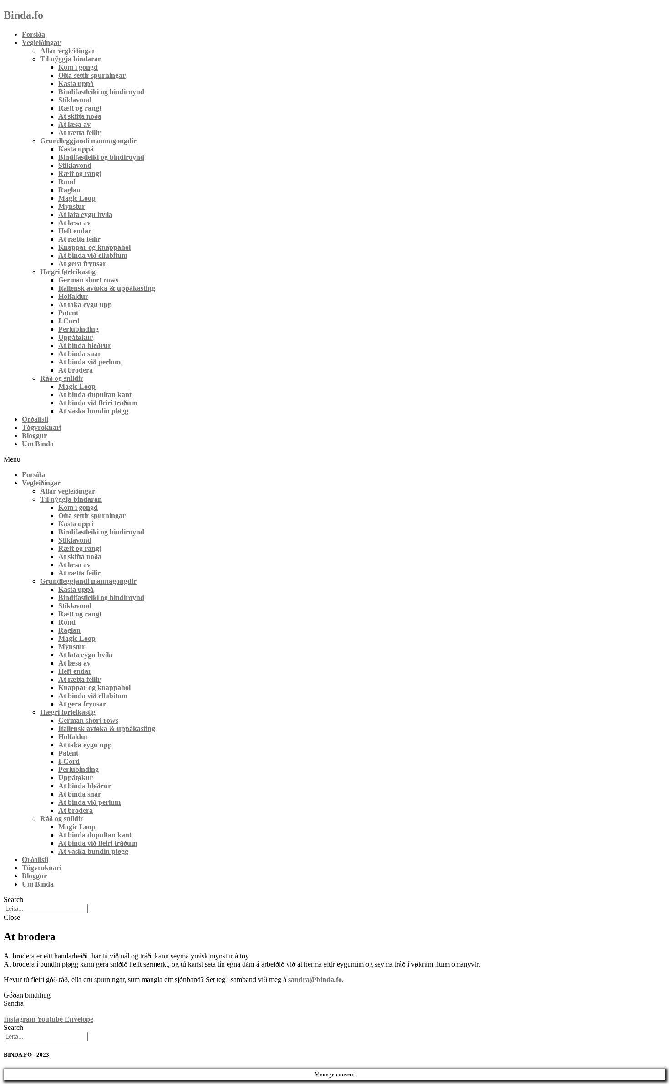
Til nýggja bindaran (71, 59)
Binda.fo (23, 15)
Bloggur (34, 435)
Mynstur (71, 206)
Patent (68, 313)
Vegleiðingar (41, 42)
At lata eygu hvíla (85, 214)
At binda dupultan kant (95, 394)
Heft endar (74, 231)
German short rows (88, 280)
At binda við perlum (89, 362)
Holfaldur (73, 296)
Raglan (69, 190)
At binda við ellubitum (92, 255)
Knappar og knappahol (94, 247)
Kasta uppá (76, 83)
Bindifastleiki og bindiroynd (101, 92)
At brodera (75, 370)
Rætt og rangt (79, 108)
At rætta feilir (79, 132)
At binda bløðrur (84, 345)
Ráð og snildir (61, 378)
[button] (334, 459)
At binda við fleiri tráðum (97, 403)
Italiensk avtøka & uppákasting (106, 288)
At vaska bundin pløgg (93, 411)
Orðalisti (35, 419)
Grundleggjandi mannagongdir (88, 141)
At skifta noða (79, 116)
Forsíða (33, 34)
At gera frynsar (82, 263)
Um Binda (38, 444)
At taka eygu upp (85, 304)
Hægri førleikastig (68, 272)
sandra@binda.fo (315, 979)
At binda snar (79, 354)
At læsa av (74, 124)
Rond (67, 182)
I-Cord (69, 321)
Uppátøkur (75, 337)
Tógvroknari (41, 427)
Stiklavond (74, 100)
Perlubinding (78, 329)
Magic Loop (77, 198)
